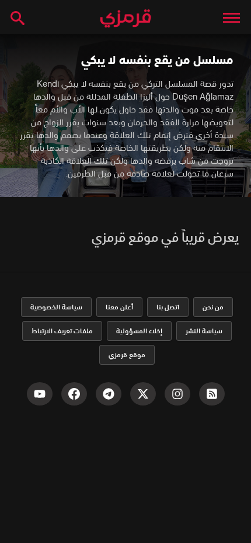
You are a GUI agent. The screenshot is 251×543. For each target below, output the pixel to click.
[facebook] (74, 394)
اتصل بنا (167, 306)
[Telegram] (108, 394)
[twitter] (143, 394)
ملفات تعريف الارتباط (62, 330)
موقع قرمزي (127, 354)
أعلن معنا (119, 306)
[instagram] (177, 394)
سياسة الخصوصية (56, 306)
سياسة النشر (204, 330)
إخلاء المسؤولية (139, 330)
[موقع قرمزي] (125, 19)
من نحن (213, 306)
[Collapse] (231, 17)
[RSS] (212, 394)
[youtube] (40, 394)
